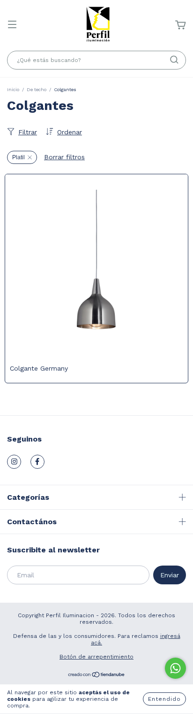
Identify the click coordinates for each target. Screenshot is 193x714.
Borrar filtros (64, 157)
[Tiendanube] (96, 676)
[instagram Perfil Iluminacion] (14, 462)
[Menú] (12, 25)
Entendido (164, 699)
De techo (36, 89)
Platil (18, 157)
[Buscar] (174, 59)
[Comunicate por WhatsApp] (175, 668)
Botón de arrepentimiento (96, 656)
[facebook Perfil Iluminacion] (37, 462)
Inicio (13, 89)
